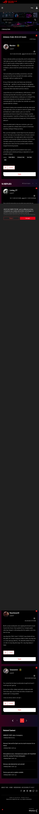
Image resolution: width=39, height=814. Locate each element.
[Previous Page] (13, 720)
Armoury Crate (6, 29)
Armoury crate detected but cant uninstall (13, 764)
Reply (19, 174)
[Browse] (3, 8)
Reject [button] (11, 218)
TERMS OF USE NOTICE (14, 797)
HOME (11, 787)
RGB (5, 160)
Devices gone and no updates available (13, 772)
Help (32, 8)
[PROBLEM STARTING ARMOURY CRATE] (33, 183)
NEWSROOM (17, 787)
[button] (5, 167)
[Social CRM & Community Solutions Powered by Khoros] (33, 810)
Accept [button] (28, 218)
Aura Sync (29, 157)
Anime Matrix (12, 157)
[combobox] (19, 20)
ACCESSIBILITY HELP (28, 787)
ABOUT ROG (4, 787)
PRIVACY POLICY (25, 797)
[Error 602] (36, 183)
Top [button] (2, 810)
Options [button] (36, 29)
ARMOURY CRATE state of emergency (13, 735)
